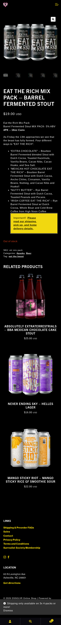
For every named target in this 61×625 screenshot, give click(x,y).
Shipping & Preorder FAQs (18, 527)
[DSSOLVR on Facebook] (8, 557)
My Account (10, 621)
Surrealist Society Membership (21, 547)
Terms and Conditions (16, 543)
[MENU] (56, 4)
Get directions (12, 583)
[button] (53, 19)
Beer (28, 253)
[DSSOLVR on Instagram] (5, 557)
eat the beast (16, 256)
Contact (8, 535)
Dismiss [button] (8, 610)
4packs (21, 253)
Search (30, 621)
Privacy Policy (11, 539)
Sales (6, 531)
